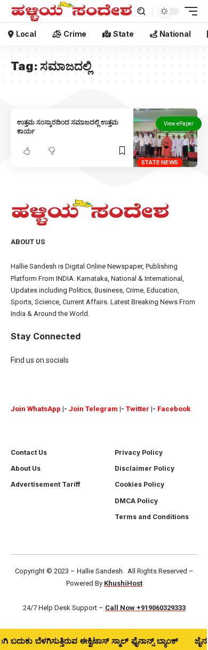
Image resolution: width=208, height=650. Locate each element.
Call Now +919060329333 (145, 608)
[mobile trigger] (188, 11)
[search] (141, 11)
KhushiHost (123, 583)
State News (160, 162)
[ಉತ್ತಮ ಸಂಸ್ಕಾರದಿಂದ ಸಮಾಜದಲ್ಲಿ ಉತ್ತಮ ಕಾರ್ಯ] (165, 138)
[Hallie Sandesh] (72, 11)
